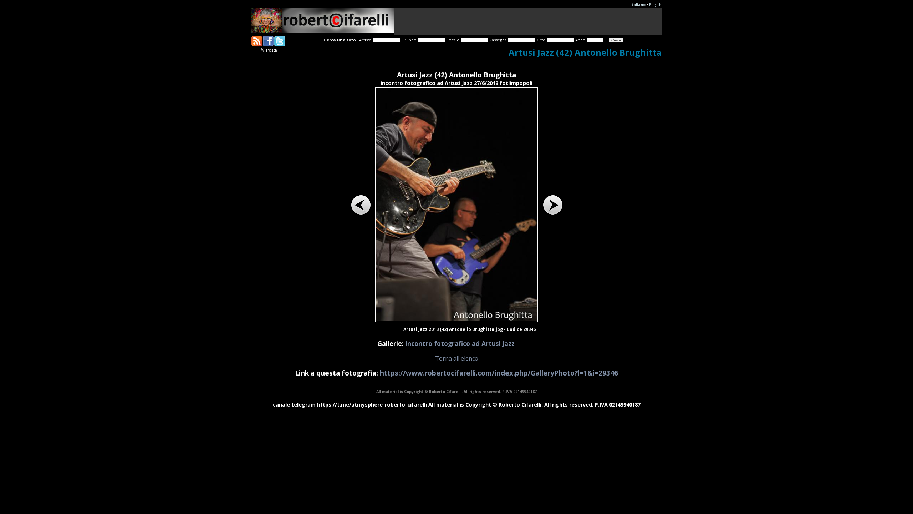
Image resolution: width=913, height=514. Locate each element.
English (655, 4)
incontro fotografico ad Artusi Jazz (460, 343)
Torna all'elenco (456, 358)
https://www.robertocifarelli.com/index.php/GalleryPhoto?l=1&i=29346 (499, 373)
